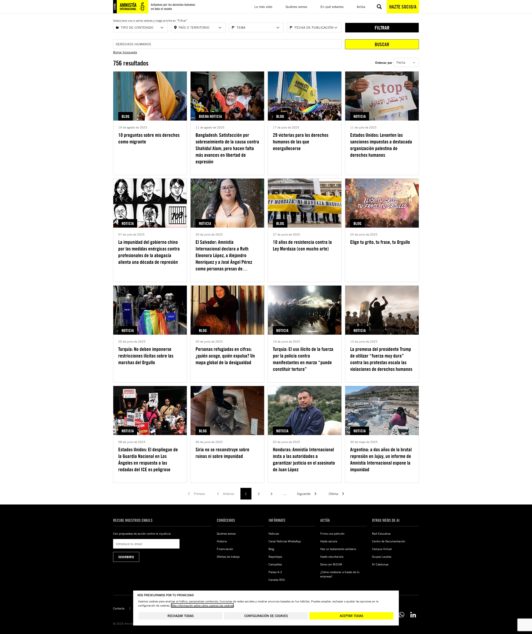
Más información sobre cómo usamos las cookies (202, 605)
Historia (222, 541)
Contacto (118, 608)
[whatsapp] (401, 614)
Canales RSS (276, 579)
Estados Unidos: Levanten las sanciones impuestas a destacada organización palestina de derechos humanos (381, 145)
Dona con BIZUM (331, 564)
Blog (271, 549)
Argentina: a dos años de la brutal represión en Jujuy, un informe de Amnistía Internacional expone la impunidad (381, 459)
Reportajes (275, 556)
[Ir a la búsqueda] (379, 6)
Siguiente (303, 494)
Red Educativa (381, 533)
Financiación (225, 549)
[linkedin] (413, 614)
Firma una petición (332, 533)
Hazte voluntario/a (331, 556)
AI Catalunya (380, 564)
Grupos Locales (381, 556)
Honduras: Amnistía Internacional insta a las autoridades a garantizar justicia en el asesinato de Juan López (304, 459)
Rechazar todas (180, 616)
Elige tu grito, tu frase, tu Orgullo (380, 242)
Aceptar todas (351, 616)
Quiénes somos (226, 533)
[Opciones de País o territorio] (219, 27)
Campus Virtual (382, 549)
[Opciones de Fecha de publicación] (335, 27)
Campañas (275, 564)
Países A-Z (275, 572)
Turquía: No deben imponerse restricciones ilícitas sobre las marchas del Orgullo (145, 355)
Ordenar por (383, 62)
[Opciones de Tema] (277, 27)
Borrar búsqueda (125, 52)
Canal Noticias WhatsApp (284, 541)
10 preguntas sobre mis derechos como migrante (149, 138)
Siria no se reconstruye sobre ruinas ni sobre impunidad (222, 452)
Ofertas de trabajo (228, 556)
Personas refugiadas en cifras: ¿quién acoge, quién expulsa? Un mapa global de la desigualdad (225, 355)
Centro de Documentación (388, 541)
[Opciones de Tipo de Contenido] (161, 27)
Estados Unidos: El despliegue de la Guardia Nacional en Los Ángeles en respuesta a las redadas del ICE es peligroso (148, 459)
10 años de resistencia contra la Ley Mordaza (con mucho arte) (302, 245)
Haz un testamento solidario (338, 549)
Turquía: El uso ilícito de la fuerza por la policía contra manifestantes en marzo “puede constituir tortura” (303, 359)
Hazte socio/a (402, 7)
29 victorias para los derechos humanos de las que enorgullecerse (300, 141)
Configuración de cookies (266, 616)
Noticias (273, 533)
